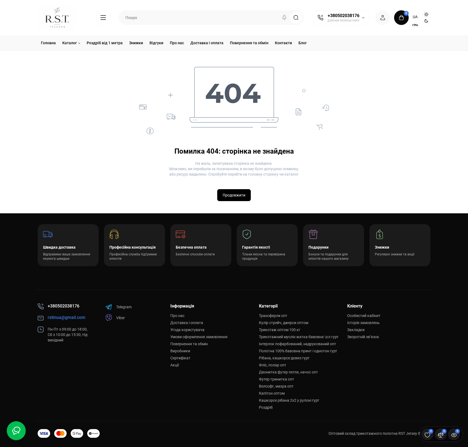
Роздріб (266, 407)
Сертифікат (180, 358)
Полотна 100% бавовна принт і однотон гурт (298, 351)
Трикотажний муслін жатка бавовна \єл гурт (299, 337)
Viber (120, 318)
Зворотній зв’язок (363, 337)
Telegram (124, 307)
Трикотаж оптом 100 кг (279, 330)
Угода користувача (187, 330)
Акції (174, 365)
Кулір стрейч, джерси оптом (283, 323)
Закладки (356, 330)
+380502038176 (343, 15)
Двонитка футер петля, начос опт (288, 372)
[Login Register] (382, 17)
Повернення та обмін (189, 344)
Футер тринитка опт (276, 379)
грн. (415, 25)
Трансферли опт (273, 315)
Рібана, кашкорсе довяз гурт (284, 358)
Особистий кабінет (364, 315)
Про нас (177, 315)
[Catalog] (103, 17)
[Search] (284, 18)
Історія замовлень (363, 323)
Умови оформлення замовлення (198, 337)
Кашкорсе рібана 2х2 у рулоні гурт (289, 400)
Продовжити (234, 195)
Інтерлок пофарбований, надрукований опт (297, 344)
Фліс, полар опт (272, 365)
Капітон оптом (272, 393)
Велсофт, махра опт (276, 386)
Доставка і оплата (186, 323)
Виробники (180, 351)
